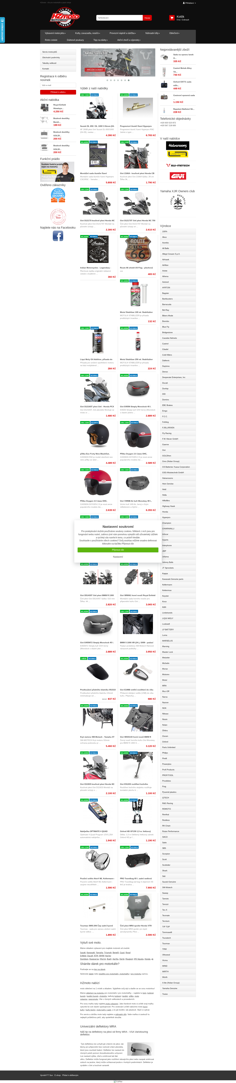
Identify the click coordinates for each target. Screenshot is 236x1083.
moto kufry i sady (104, 1010)
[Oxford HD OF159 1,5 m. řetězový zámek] (138, 813)
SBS (164, 848)
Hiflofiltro (166, 500)
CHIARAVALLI (168, 528)
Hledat (147, 18)
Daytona (165, 366)
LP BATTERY (168, 629)
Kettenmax (167, 590)
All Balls (165, 248)
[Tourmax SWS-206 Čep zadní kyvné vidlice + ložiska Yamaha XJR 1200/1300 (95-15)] (98, 907)
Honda (165, 512)
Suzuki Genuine (169, 882)
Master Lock (167, 652)
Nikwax (165, 714)
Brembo (165, 321)
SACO (165, 837)
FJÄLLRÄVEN (168, 428)
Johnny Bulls (167, 562)
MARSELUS (167, 641)
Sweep (165, 893)
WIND (164, 966)
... (94, 132)
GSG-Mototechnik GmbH (173, 472)
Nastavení (118, 557)
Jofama (165, 557)
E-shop (57, 1075)
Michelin (165, 663)
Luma (164, 635)
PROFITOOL (167, 775)
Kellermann (167, 585)
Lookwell (166, 624)
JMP (164, 551)
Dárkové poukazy (75, 40)
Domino (165, 399)
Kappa (165, 573)
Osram (165, 736)
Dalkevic (165, 360)
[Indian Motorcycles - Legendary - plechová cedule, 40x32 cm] (98, 249)
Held (164, 489)
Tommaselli (167, 932)
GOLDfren (166, 456)
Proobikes (166, 781)
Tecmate (166, 915)
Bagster (165, 293)
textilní (125, 996)
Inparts (165, 540)
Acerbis (165, 243)
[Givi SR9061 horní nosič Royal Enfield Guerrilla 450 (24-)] (138, 577)
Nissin (164, 719)
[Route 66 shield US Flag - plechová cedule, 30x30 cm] (138, 249)
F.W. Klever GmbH (170, 439)
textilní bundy (92, 996)
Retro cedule (51, 40)
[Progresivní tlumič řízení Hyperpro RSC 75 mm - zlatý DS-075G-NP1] (138, 107)
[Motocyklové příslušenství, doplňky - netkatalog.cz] (58, 223)
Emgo (164, 411)
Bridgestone (167, 332)
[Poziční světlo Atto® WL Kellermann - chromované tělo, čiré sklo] (98, 860)
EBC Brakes (167, 405)
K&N (164, 607)
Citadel (165, 349)
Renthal (165, 814)
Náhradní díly (151, 33)
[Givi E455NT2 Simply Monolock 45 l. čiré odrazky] (98, 624)
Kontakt (45, 69)
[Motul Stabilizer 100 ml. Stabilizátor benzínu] (138, 293)
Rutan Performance (170, 831)
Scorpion (166, 854)
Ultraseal (166, 955)
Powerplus (166, 764)
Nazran (165, 702)
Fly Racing (166, 433)
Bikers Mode (167, 315)
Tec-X (164, 910)
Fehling (165, 422)
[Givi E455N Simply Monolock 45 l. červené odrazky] (138, 388)
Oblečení (173, 33)
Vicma (165, 960)
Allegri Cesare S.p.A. (171, 254)
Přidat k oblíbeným (70, 1075)
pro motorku (136, 974)
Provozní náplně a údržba (122, 33)
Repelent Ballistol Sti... (183, 109)
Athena (165, 276)
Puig (164, 786)
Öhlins (165, 730)
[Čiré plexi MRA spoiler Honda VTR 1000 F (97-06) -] (138, 907)
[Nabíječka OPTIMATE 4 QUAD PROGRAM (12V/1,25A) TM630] (98, 813)
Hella (164, 495)
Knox (164, 601)
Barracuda (166, 304)
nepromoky (93, 999)
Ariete (164, 271)
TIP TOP (166, 927)
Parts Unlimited (168, 747)
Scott (164, 859)
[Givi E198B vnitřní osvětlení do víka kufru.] (138, 671)
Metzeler (166, 657)
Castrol (165, 344)
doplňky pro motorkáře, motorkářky (114, 974)
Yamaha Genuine (169, 988)
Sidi (163, 876)
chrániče (103, 996)
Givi (164, 450)
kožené (118, 996)
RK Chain (166, 826)
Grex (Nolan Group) (170, 461)
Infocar (165, 534)
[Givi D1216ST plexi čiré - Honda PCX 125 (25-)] (98, 388)
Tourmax (166, 943)
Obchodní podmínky (51, 57)
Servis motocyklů (49, 52)
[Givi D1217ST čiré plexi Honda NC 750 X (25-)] (138, 202)
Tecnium (165, 921)
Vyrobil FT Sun (46, 1075)
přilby (131, 996)
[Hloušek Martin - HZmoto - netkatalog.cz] (58, 214)
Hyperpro (166, 517)
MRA (164, 686)
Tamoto (165, 899)
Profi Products (168, 770)
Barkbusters (167, 299)
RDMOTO (166, 809)
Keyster (165, 596)
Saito (164, 842)
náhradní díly (120, 1014)
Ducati (165, 383)
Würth (164, 977)
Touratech (166, 938)
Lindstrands (167, 613)
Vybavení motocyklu (54, 33)
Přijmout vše (118, 550)
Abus (164, 237)
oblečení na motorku (95, 993)
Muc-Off (165, 691)
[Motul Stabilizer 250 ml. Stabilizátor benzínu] (138, 341)
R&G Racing (167, 803)
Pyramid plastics (169, 792)
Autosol (165, 282)
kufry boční (90, 1010)
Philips (165, 753)
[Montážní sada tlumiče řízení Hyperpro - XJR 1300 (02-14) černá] (98, 155)
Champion (166, 523)
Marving (165, 646)
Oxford (165, 742)
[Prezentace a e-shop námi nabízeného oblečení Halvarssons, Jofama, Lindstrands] (177, 149)
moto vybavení (112, 1004)
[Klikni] (178, 202)
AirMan (165, 265)
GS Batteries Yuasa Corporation (176, 467)
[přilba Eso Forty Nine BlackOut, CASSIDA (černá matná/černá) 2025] (98, 435)
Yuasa (165, 994)
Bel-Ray (165, 310)
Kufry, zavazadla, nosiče (87, 33)
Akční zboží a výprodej (128, 40)
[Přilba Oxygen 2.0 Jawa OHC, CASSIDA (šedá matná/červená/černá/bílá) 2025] (138, 435)
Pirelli (164, 758)
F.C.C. (165, 416)
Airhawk (165, 259)
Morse (165, 669)
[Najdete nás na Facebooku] (58, 235)
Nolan (164, 725)
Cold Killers (167, 355)
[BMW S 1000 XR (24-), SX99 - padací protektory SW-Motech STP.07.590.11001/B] (138, 624)
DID (164, 394)
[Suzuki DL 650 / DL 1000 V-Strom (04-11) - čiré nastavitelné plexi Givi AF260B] (98, 107)
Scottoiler (166, 865)
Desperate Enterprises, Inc (173, 377)
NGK (164, 708)
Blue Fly (165, 327)
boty (144, 993)
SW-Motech (167, 887)
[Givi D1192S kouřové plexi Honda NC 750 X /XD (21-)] (98, 765)
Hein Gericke (167, 484)
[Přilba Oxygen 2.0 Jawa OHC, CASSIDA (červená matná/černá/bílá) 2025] (98, 482)
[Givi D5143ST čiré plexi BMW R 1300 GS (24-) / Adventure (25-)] (98, 577)
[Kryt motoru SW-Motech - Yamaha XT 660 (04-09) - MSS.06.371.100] (98, 718)
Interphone (167, 545)
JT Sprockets (168, 568)
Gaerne (165, 444)
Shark (164, 870)
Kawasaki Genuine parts (172, 579)
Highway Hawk (168, 506)
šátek (91, 974)
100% (164, 231)
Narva (164, 697)
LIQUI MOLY (167, 618)
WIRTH (165, 971)
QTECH (165, 798)
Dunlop (165, 388)
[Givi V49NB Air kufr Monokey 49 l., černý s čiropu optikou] (138, 482)
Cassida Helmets (169, 338)
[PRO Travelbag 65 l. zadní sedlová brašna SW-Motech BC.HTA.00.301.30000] (138, 860)
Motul (164, 680)
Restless (166, 820)
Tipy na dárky (99, 40)
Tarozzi (165, 904)
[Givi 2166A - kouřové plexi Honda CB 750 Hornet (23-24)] (138, 155)
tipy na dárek (99, 969)
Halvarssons (167, 478)
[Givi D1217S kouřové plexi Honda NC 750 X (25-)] (98, 202)
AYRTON (166, 287)
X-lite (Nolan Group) (171, 983)
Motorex (165, 674)
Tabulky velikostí (49, 63)
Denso (165, 372)
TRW (164, 949)
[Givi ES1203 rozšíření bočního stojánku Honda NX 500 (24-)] (138, 765)
